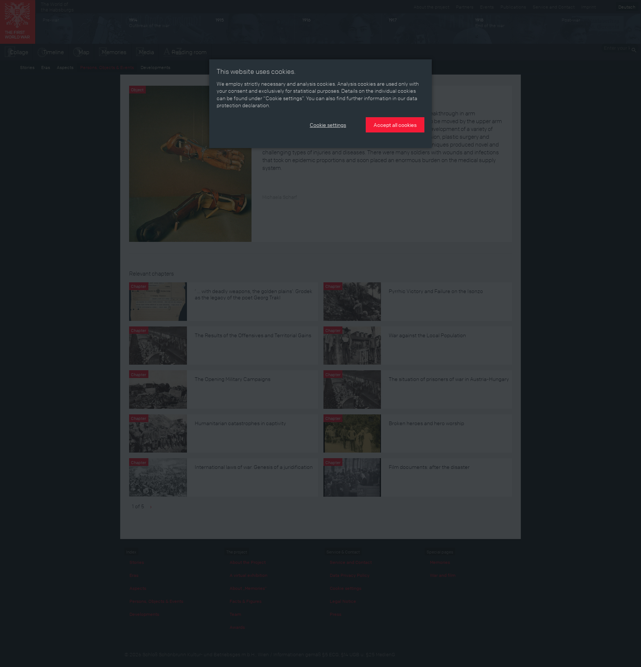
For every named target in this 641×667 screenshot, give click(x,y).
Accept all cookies (395, 124)
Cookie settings (328, 124)
